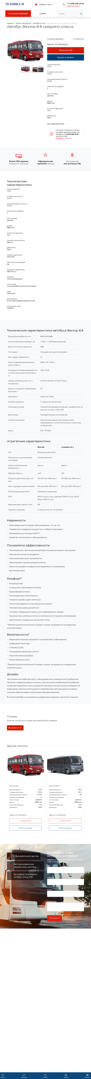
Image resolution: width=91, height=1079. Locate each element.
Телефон (50, 878)
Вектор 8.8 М (54, 786)
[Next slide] (39, 51)
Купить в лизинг (25, 828)
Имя (49, 866)
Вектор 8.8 (13, 786)
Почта (49, 889)
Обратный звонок (73, 6)
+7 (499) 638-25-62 (75, 4)
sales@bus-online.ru (46, 4)
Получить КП (25, 821)
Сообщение (52, 901)
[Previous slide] (11, 51)
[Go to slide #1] (25, 69)
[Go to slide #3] (40, 69)
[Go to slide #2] (35, 69)
